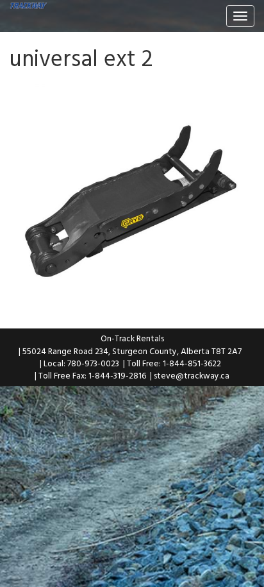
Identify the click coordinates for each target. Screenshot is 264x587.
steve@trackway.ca (191, 375)
